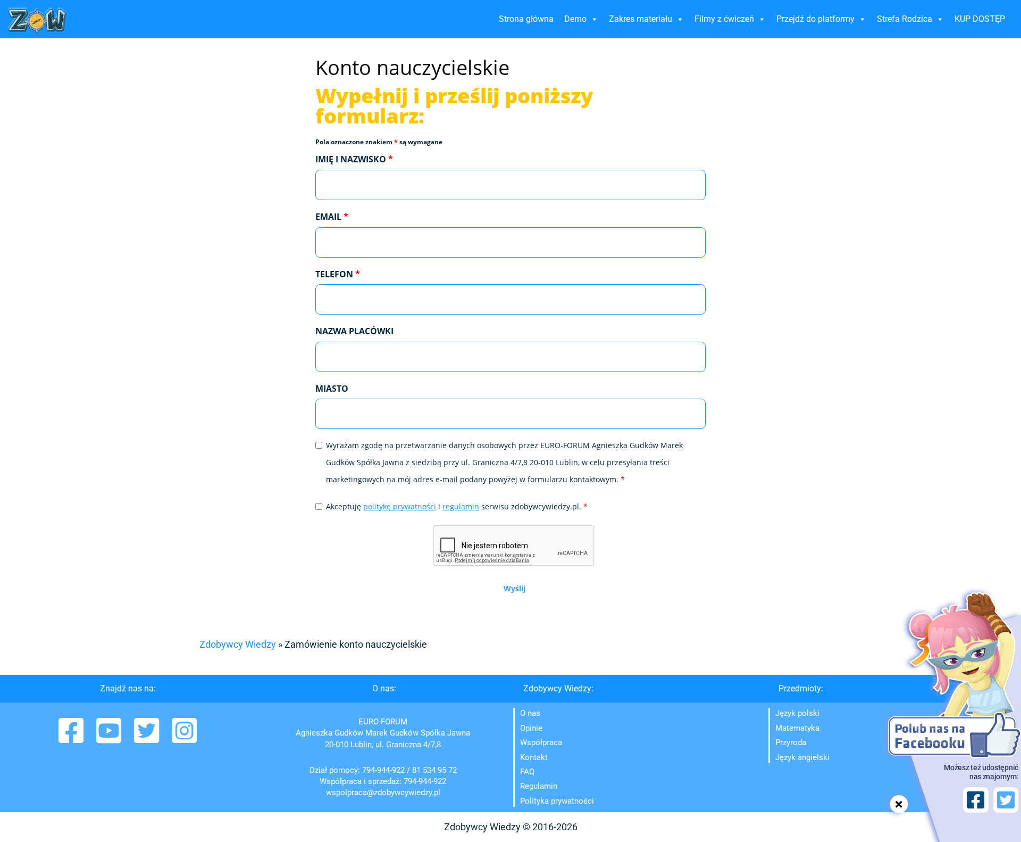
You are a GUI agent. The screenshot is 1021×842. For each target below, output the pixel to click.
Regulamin (538, 786)
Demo (575, 19)
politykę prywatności (399, 506)
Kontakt (534, 757)
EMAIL (331, 216)
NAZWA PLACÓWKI (354, 331)
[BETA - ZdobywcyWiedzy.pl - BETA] (37, 20)
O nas (530, 713)
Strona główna (526, 19)
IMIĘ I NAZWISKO (354, 159)
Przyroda (790, 742)
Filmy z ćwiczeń (724, 19)
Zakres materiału (640, 19)
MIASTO (331, 388)
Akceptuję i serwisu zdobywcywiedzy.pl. (457, 506)
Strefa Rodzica (904, 19)
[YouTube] (109, 738)
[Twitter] (147, 738)
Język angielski (802, 757)
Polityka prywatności (557, 801)
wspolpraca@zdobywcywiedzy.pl (383, 792)
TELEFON (337, 274)
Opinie (531, 728)
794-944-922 (383, 770)
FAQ (527, 772)
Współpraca (541, 742)
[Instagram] (184, 738)
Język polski (797, 713)
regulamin (460, 506)
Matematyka (797, 728)
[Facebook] (72, 738)
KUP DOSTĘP (980, 19)
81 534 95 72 (434, 770)
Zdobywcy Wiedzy (237, 644)
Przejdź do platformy (815, 19)
